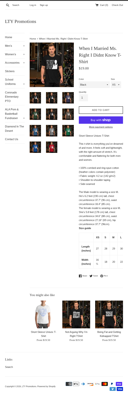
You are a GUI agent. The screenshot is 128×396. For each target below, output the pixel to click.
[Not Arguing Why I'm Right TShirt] (76, 315)
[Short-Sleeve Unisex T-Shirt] (44, 315)
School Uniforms (15, 81)
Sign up (44, 5)
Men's (15, 45)
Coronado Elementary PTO (11, 96)
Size (113, 79)
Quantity (82, 92)
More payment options (101, 127)
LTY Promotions (20, 21)
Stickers (9, 71)
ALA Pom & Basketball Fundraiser (15, 113)
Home (8, 37)
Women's (15, 54)
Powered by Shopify (46, 386)
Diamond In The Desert (14, 128)
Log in (33, 5)
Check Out (117, 5)
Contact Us (11, 139)
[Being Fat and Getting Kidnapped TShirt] (109, 315)
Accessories (15, 62)
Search (9, 367)
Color (81, 79)
